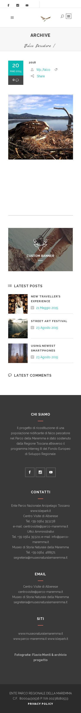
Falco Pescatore (37, 46)
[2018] (40, 127)
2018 (32, 62)
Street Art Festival (49, 321)
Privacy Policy (40, 703)
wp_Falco (43, 69)
